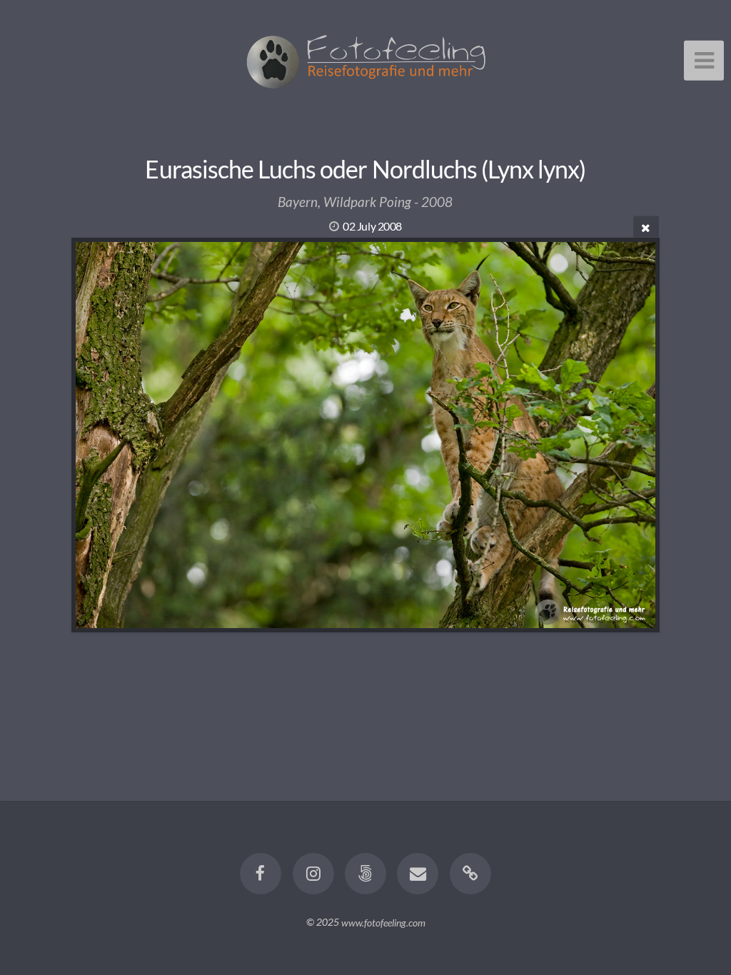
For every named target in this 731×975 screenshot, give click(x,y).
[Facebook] (260, 873)
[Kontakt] (418, 873)
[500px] (365, 873)
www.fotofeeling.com (383, 922)
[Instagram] (313, 873)
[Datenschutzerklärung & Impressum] (470, 873)
